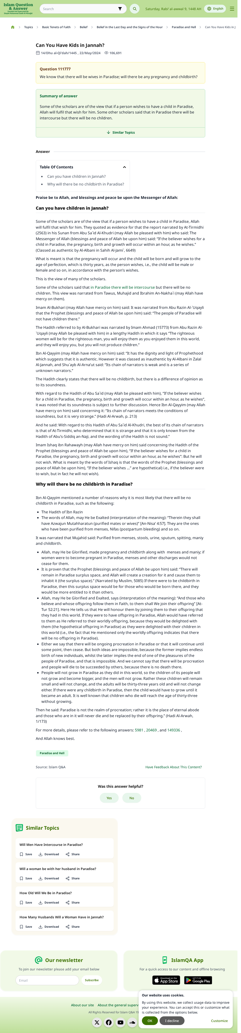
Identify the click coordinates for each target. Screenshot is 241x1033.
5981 (139, 730)
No (131, 798)
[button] (25, 854)
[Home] (13, 27)
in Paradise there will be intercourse (123, 287)
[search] (135, 9)
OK (150, 1020)
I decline (172, 1020)
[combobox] (80, 8)
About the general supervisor (121, 1005)
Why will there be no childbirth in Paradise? (85, 184)
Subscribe (92, 980)
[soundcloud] (132, 1022)
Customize (219, 1020)
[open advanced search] (120, 8)
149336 (173, 730)
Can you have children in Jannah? (76, 176)
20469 (151, 730)
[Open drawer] (232, 8)
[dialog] (186, 1009)
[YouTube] (120, 1022)
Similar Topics (123, 132)
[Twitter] (97, 1022)
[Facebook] (109, 1022)
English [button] (218, 9)
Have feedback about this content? (173, 767)
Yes (109, 798)
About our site (82, 1005)
